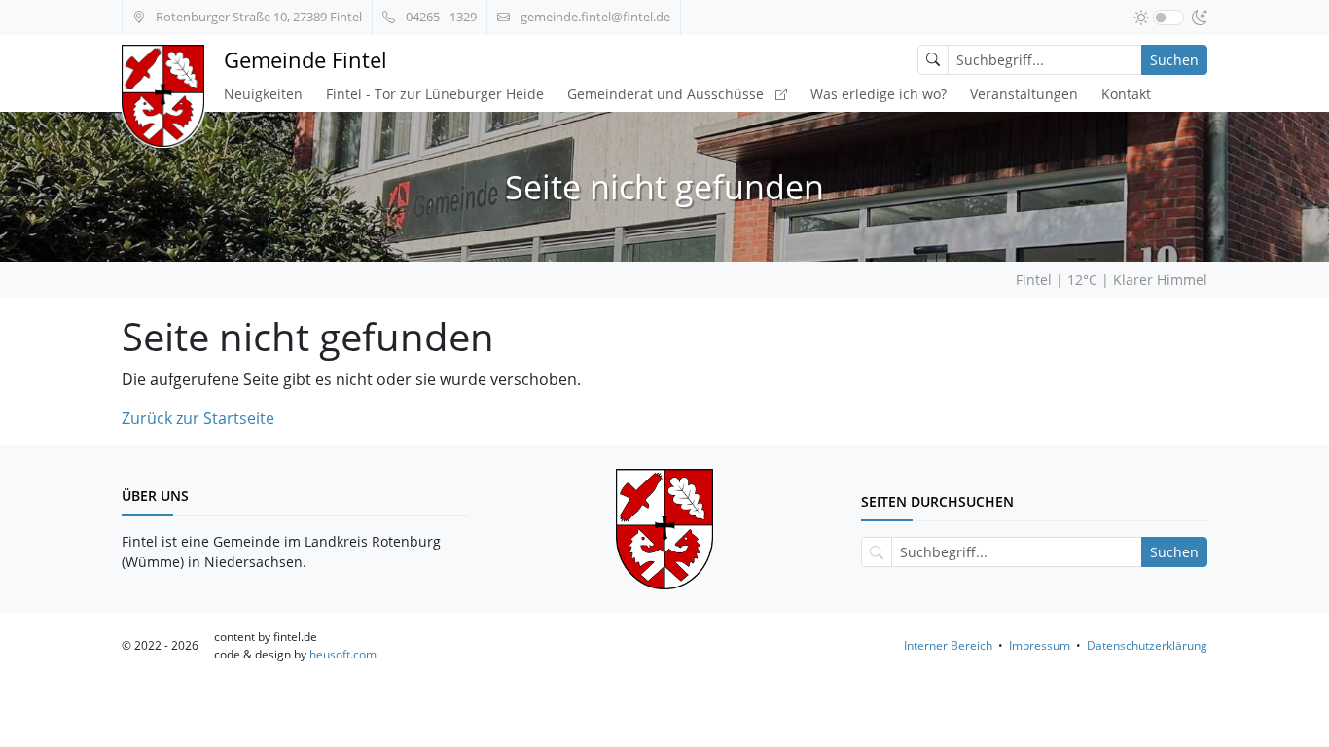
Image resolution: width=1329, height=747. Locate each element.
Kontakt (1126, 94)
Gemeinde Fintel (305, 60)
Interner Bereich (948, 645)
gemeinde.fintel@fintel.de (594, 16)
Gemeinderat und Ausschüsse (667, 94)
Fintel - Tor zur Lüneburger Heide (435, 94)
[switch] (1168, 17)
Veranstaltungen (1024, 94)
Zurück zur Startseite (198, 418)
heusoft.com (343, 654)
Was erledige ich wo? (878, 94)
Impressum (1039, 645)
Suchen (1174, 60)
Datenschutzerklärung (1147, 645)
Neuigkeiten (263, 94)
